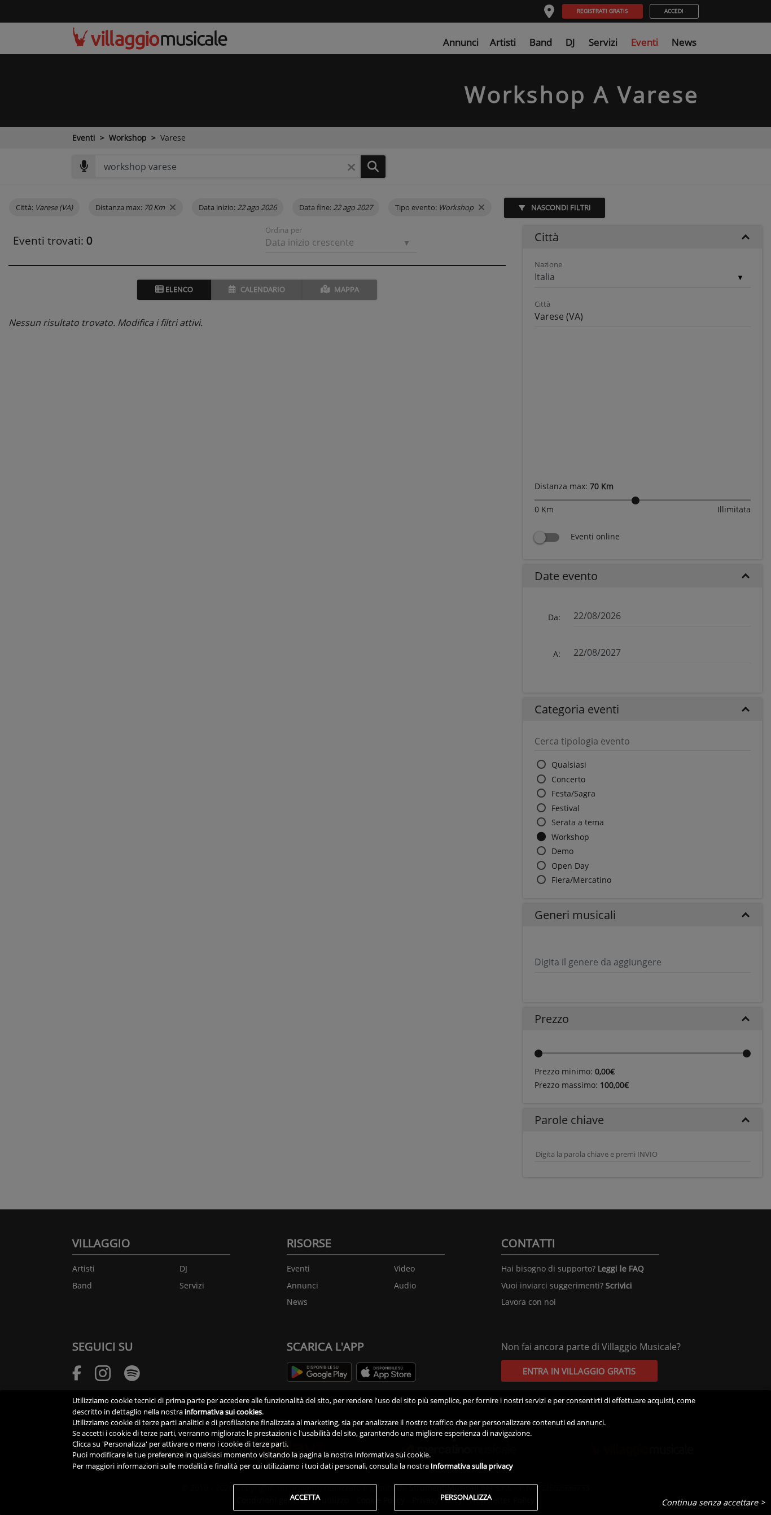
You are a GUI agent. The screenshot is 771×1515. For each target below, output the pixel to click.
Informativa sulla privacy (472, 1466)
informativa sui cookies (223, 1412)
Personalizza (466, 1497)
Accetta (305, 1497)
